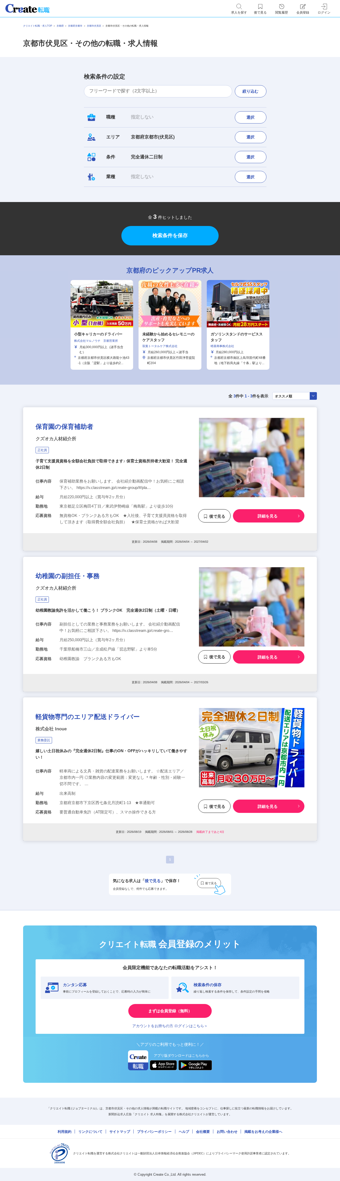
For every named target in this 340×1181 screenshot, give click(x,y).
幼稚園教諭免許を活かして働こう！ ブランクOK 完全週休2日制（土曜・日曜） (108, 610)
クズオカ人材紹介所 (56, 438)
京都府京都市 (75, 25)
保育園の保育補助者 (64, 426)
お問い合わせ (227, 1132)
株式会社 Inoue (51, 728)
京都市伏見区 (94, 25)
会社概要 (203, 1132)
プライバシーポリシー (154, 1132)
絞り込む (250, 91)
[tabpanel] (170, 324)
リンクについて (90, 1132)
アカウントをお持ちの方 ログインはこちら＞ (170, 1026)
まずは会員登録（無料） (170, 1011)
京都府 (60, 25)
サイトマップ (119, 1132)
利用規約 (64, 1132)
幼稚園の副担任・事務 (68, 575)
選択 (250, 117)
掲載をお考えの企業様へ (263, 1132)
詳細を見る (268, 516)
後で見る (217, 516)
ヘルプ (184, 1132)
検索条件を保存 (170, 235)
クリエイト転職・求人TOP (37, 25)
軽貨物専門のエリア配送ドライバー (88, 716)
